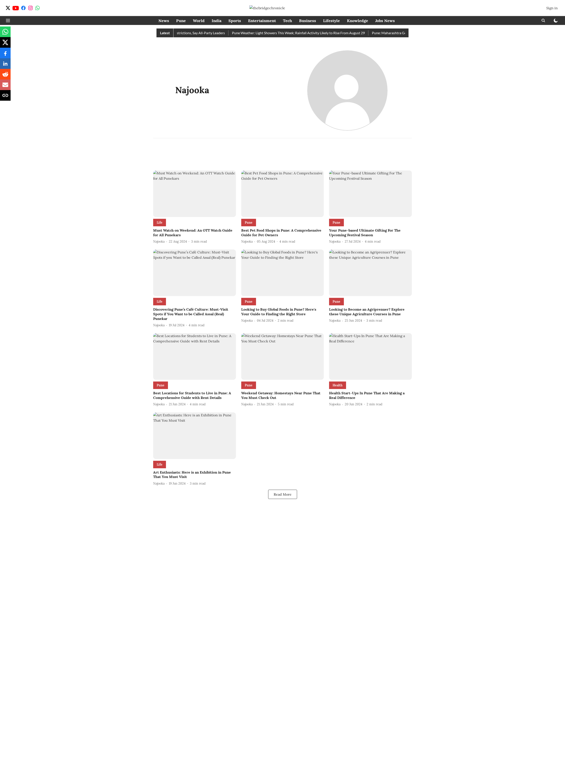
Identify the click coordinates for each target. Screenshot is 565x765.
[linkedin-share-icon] (5, 66)
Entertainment (262, 20)
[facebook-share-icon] (5, 55)
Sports (234, 20)
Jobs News (385, 20)
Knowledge (357, 20)
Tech (287, 20)
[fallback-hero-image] (194, 193)
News (163, 20)
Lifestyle (331, 20)
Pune (181, 20)
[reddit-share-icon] (5, 76)
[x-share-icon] (5, 44)
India (216, 20)
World (199, 20)
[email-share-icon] (5, 87)
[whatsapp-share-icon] (5, 34)
